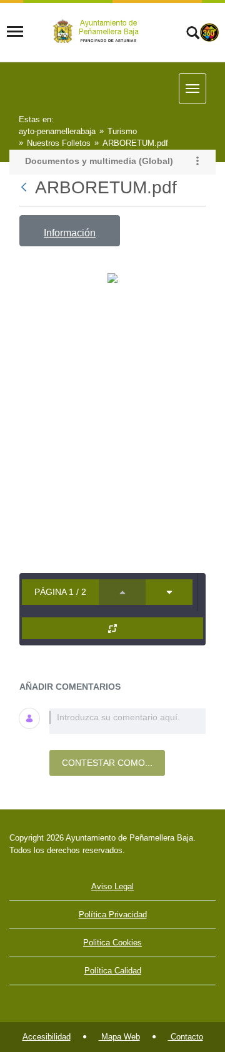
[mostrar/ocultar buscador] (193, 34)
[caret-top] (122, 592)
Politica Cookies (112, 942)
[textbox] (127, 721)
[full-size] (112, 628)
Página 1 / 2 (60, 592)
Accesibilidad (46, 1036)
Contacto (185, 1036)
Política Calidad (112, 970)
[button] (198, 162)
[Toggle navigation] (15, 32)
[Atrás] (25, 187)
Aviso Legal (112, 886)
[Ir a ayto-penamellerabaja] (98, 31)
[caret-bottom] (169, 592)
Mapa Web (119, 1036)
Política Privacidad (113, 914)
